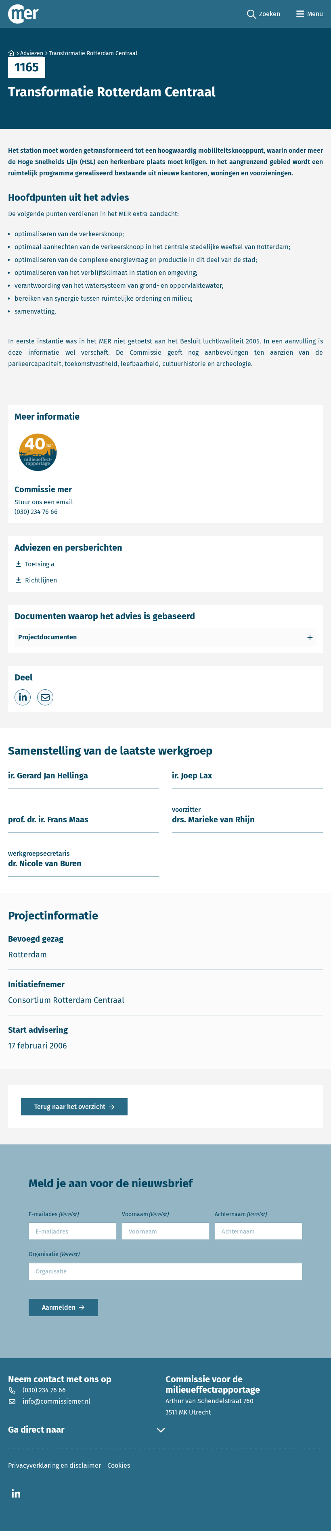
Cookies (118, 1465)
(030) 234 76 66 (64, 512)
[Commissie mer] (23, 14)
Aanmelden (58, 1307)
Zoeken (263, 14)
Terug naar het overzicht (69, 1107)
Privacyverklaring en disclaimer (54, 1465)
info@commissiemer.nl (56, 1401)
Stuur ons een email (75, 502)
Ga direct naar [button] (36, 1430)
